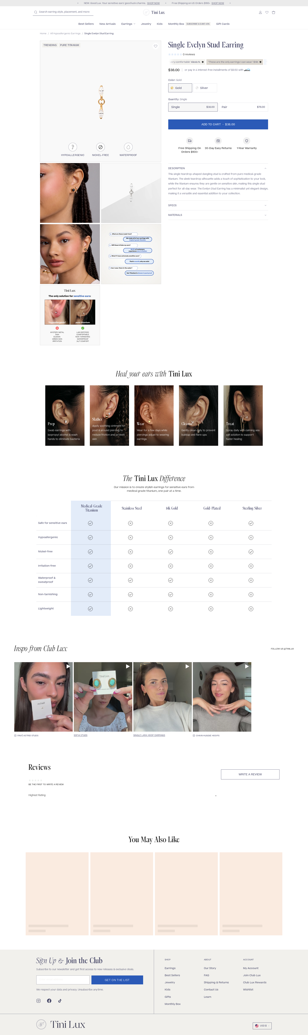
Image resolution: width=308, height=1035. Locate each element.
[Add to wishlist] (155, 46)
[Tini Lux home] (60, 1024)
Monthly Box (173, 1004)
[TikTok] (60, 1001)
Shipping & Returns (216, 982)
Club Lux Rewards (254, 982)
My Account (250, 968)
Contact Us (211, 989)
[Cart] (273, 12)
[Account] (260, 12)
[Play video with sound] (68, 666)
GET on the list (117, 980)
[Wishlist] (266, 12)
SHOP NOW (153, 3)
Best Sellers (172, 975)
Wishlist (248, 989)
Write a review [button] (250, 774)
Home (43, 34)
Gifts (168, 997)
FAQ (206, 975)
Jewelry (170, 982)
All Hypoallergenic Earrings (65, 34)
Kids (167, 989)
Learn (207, 997)
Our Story (210, 968)
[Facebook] (49, 1001)
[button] (70, 193)
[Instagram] (38, 1001)
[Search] (35, 12)
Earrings (170, 968)
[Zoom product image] (100, 101)
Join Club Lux (252, 975)
